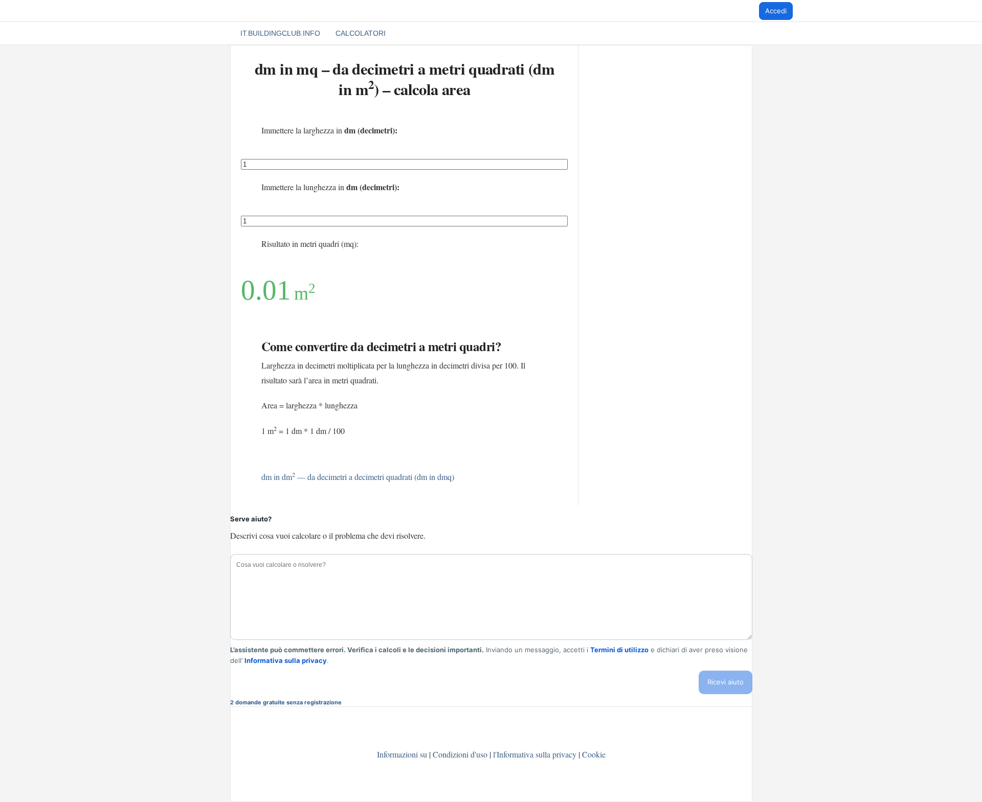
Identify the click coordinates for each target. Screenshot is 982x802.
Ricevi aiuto (725, 682)
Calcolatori (361, 33)
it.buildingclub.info (280, 33)
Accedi (776, 11)
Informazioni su (402, 754)
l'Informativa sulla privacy (535, 754)
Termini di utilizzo (619, 649)
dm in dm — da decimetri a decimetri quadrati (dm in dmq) (357, 476)
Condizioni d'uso (460, 754)
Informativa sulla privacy (285, 660)
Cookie (594, 754)
